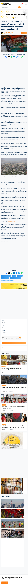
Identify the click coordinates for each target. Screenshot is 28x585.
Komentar (4, 330)
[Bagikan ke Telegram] (19, 57)
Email (3, 325)
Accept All (4, 582)
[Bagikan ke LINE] (11, 57)
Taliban (22, 121)
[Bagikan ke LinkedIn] (14, 57)
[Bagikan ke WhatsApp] (22, 57)
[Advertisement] (14, 72)
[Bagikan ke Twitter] (9, 57)
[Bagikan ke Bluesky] (17, 57)
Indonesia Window (8, 32)
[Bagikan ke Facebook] (6, 57)
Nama (3, 320)
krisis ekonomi (11, 221)
